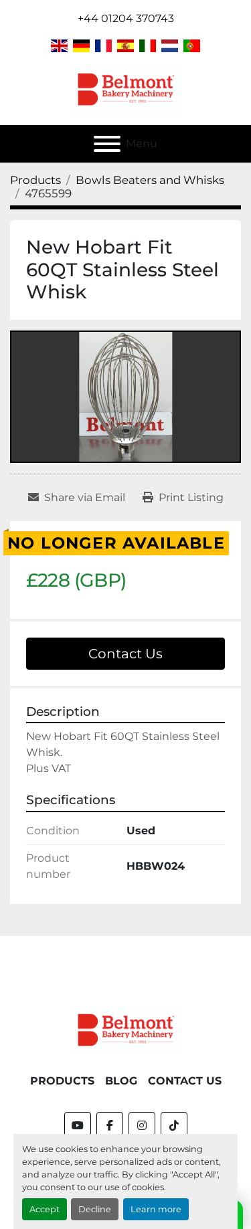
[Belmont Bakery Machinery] (126, 1029)
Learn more (156, 1209)
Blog (121, 1080)
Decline (94, 1209)
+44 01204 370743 (126, 18)
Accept (44, 1209)
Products (62, 1080)
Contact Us (125, 654)
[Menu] (107, 144)
